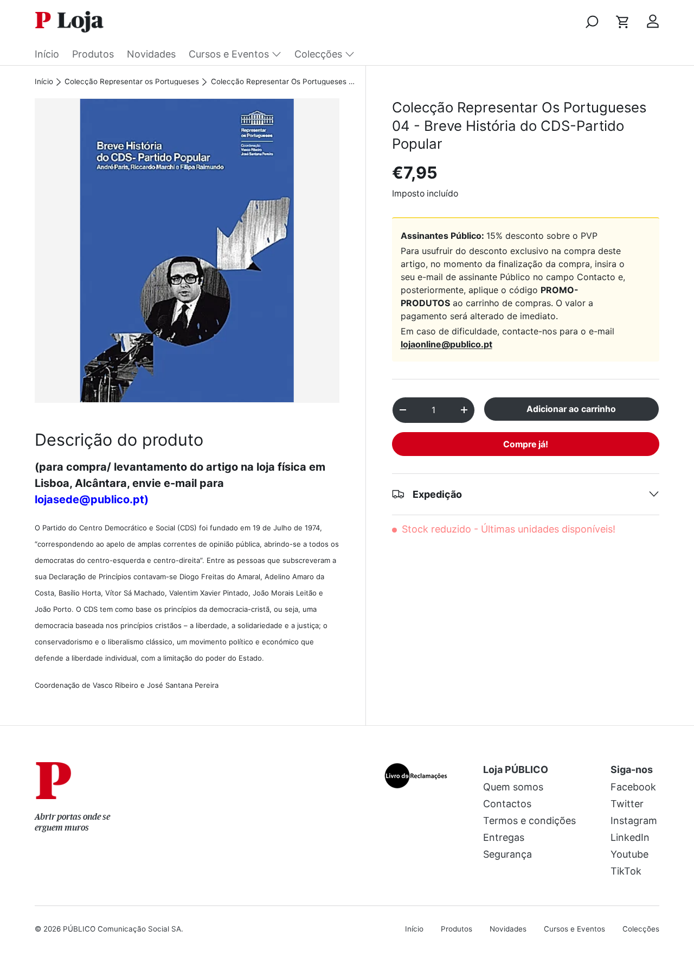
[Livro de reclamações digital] (415, 769)
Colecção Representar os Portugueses (132, 82)
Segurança (507, 854)
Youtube (629, 854)
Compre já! (525, 444)
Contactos (507, 803)
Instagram (634, 820)
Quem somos (513, 787)
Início (47, 54)
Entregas (503, 837)
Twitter (627, 803)
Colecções (318, 54)
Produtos (93, 54)
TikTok (626, 871)
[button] (622, 22)
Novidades (151, 54)
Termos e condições (529, 820)
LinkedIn (630, 837)
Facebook (633, 787)
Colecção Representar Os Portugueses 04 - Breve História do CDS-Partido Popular (284, 82)
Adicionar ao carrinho (571, 409)
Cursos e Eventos (229, 54)
